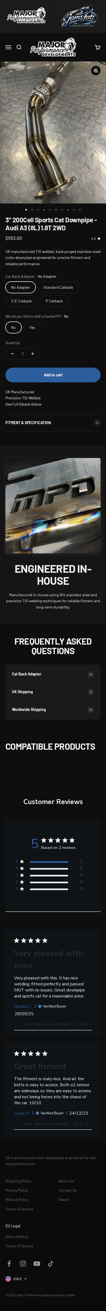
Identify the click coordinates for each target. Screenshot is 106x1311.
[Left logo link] (26, 16)
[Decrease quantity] (12, 353)
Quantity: (13, 342)
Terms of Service (19, 1209)
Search (64, 1199)
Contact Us (67, 1190)
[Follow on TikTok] (50, 1263)
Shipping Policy (18, 1181)
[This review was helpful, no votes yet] (76, 1024)
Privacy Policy (16, 1190)
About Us (66, 1181)
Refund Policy (16, 1199)
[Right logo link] (79, 16)
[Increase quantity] (32, 353)
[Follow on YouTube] (36, 1263)
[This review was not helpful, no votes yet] (86, 1024)
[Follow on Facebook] (9, 1263)
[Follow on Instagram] (23, 1263)
